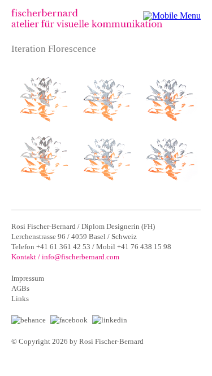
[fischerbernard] (87, 24)
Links (20, 298)
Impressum (27, 278)
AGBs (20, 288)
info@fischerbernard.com (80, 257)
